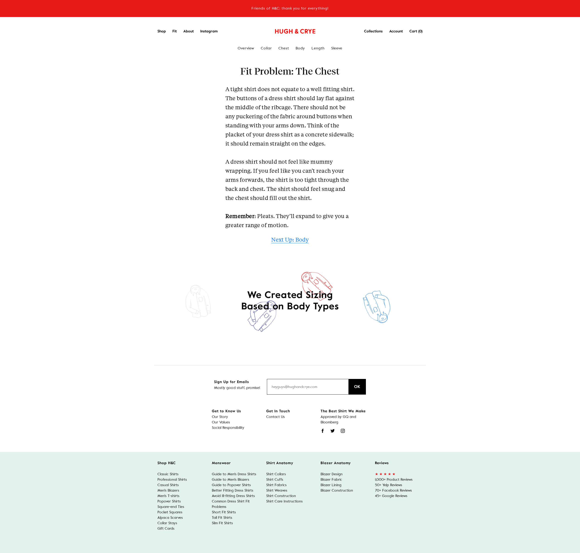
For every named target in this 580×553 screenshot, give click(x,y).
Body (300, 48)
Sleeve (337, 48)
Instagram (209, 31)
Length (318, 48)
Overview (246, 48)
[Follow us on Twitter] (333, 431)
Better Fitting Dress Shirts (232, 490)
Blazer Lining (331, 485)
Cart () (416, 31)
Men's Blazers (168, 490)
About (188, 31)
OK (357, 386)
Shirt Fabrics (276, 485)
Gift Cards (165, 528)
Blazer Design (332, 474)
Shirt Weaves (276, 490)
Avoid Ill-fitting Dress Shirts (233, 496)
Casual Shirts (168, 485)
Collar (266, 48)
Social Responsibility (228, 427)
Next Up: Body (290, 239)
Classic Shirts (168, 474)
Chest (283, 48)
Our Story (220, 417)
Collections (373, 31)
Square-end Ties (170, 506)
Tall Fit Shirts (222, 517)
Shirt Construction (281, 496)
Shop (161, 31)
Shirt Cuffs (274, 479)
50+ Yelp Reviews (388, 485)
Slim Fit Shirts (222, 523)
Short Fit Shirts (224, 512)
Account (396, 31)
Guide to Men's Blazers (230, 479)
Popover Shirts (169, 501)
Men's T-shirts (168, 496)
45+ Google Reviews (391, 496)
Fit (174, 31)
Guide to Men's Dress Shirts (234, 474)
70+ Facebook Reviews (393, 490)
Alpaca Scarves (170, 517)
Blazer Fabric (331, 479)
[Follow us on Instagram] (343, 431)
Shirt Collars (276, 474)
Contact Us (275, 417)
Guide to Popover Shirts (231, 485)
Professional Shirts (172, 479)
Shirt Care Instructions (284, 501)
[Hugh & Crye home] (290, 30)
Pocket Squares (169, 512)
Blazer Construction (337, 490)
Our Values (221, 422)
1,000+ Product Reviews (394, 479)
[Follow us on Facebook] (323, 431)
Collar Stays (167, 523)
